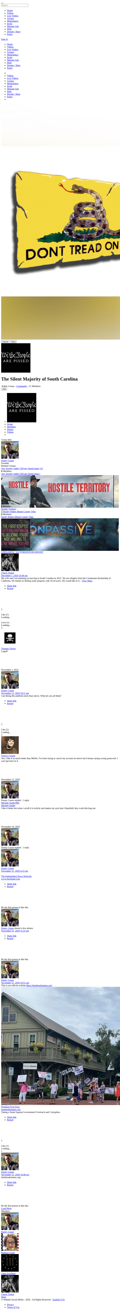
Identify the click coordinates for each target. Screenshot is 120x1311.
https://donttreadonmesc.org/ (39, 985)
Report (10, 588)
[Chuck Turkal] (60, 562)
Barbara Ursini (8, 1252)
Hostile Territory (8, 509)
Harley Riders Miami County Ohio (17, 517)
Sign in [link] (4, 39)
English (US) (59, 1299)
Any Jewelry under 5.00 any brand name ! (20, 473)
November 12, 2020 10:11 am (15, 693)
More (3, 1297)
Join (4, 389)
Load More (6, 1208)
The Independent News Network (16, 876)
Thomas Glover (8, 648)
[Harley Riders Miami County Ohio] (60, 511)
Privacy (10, 1304)
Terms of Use (13, 1307)
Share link (11, 586)
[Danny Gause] (60, 450)
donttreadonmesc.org (10, 1109)
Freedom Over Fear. (10, 1107)
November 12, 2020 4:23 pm (14, 871)
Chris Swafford (8, 1273)
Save (13, 342)
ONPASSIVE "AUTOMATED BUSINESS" (22, 552)
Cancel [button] (5, 342)
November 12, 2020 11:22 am (15, 931)
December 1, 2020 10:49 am (14, 575)
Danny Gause (7, 460)
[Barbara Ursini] (60, 1242)
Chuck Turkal (7, 573)
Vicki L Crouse (8, 755)
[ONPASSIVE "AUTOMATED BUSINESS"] (60, 533)
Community (22, 386)
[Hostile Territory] (60, 490)
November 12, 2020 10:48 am (15, 1174)
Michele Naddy (8, 805)
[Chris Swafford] (60, 1263)
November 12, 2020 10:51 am (15, 983)
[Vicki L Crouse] (60, 745)
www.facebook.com (10, 879)
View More (87, 581)
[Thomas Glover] (60, 638)
